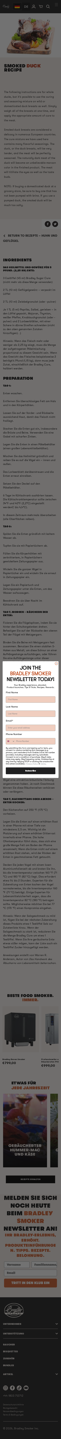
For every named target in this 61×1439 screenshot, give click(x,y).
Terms (43, 764)
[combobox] (10, 741)
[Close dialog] (56, 663)
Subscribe (30, 771)
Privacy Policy (32, 764)
